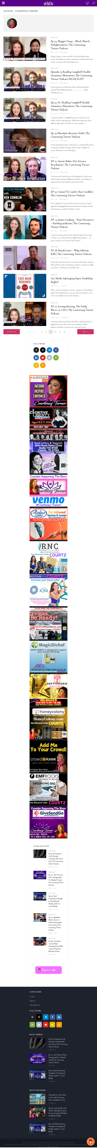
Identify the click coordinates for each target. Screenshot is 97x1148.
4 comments (51, 1134)
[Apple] (49, 357)
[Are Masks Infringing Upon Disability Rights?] (24, 286)
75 (41, 332)
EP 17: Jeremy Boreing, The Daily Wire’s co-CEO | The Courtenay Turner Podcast (72, 310)
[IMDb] (36, 365)
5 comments (51, 1119)
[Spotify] (56, 357)
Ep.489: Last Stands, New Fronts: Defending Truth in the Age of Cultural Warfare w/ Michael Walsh (57, 1112)
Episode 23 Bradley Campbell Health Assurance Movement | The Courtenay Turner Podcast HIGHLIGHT (71, 75)
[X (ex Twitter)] (36, 350)
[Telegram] (49, 350)
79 (59, 332)
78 (55, 332)
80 (64, 332)
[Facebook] (56, 350)
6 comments (51, 1103)
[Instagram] (43, 350)
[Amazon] (43, 365)
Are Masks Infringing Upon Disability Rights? (71, 280)
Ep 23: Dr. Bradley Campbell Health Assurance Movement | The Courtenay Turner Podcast (71, 106)
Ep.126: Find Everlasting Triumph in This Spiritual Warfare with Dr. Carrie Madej (55, 901)
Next (85, 332)
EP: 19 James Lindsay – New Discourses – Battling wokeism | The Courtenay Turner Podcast (72, 223)
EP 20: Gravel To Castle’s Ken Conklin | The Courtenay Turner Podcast (72, 193)
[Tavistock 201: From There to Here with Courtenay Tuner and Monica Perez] (38, 1099)
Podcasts (54, 37)
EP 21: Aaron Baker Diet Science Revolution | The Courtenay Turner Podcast (70, 164)
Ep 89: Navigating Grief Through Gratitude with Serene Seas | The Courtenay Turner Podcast (55, 859)
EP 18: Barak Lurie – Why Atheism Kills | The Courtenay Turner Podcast (71, 252)
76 (46, 332)
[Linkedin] (36, 357)
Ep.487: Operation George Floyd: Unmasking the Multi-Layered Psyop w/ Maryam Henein (55, 946)
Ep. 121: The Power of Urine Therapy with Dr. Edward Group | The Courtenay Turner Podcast (56, 880)
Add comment (64, 52)
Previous (12, 332)
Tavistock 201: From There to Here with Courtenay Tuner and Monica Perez (57, 1097)
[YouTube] (43, 357)
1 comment (63, 286)
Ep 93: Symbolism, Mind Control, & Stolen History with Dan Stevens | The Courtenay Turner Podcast (55, 923)
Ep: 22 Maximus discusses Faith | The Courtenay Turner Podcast (70, 135)
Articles (54, 275)
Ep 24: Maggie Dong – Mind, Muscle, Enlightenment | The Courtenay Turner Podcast (70, 45)
